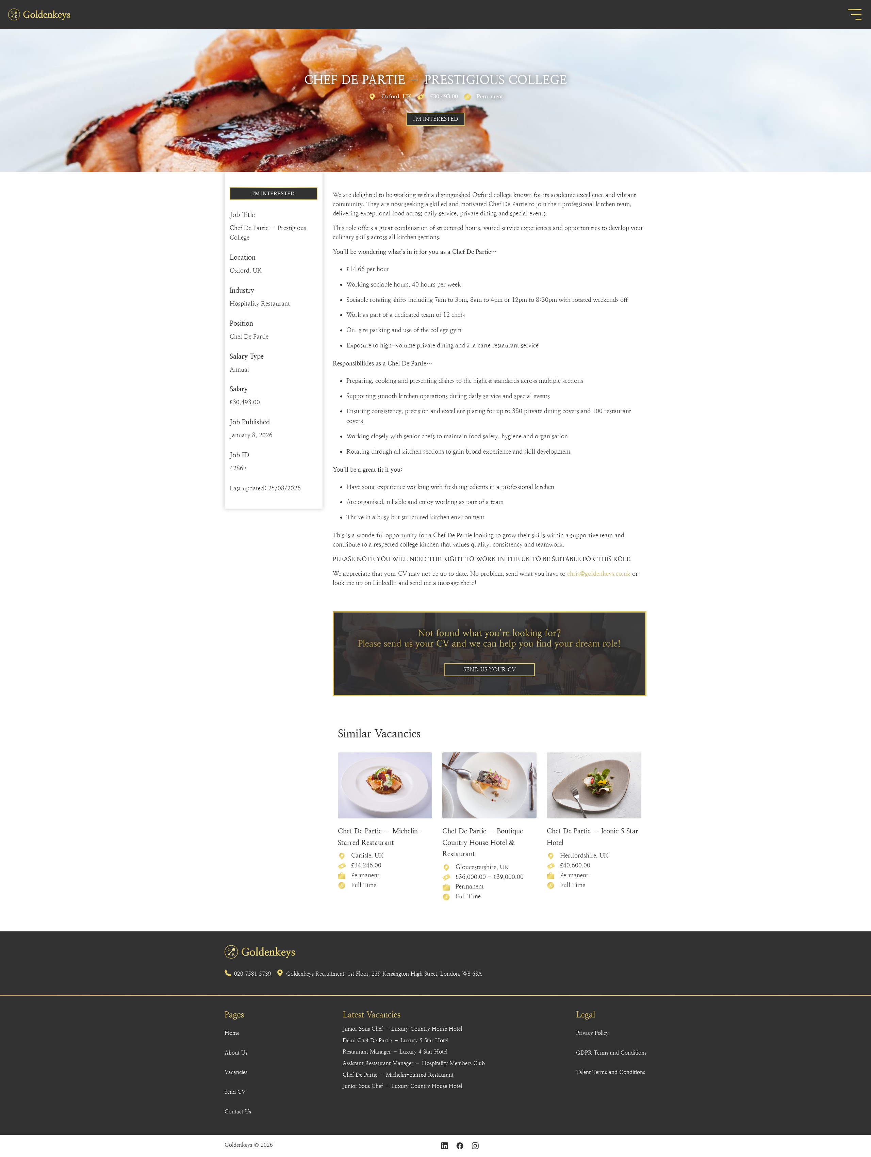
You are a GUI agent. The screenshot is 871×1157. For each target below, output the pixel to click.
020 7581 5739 (252, 974)
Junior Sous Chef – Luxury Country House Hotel (402, 1029)
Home (232, 1033)
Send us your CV (489, 669)
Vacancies (236, 1072)
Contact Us (238, 1111)
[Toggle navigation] (855, 14)
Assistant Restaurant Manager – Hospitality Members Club (414, 1063)
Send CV (235, 1092)
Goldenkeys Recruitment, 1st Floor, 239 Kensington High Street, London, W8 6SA (384, 974)
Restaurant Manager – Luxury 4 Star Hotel (395, 1051)
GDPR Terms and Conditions (611, 1052)
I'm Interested (435, 119)
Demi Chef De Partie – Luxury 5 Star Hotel (395, 1040)
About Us (236, 1052)
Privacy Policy (592, 1033)
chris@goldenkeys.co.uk (598, 573)
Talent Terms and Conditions (610, 1072)
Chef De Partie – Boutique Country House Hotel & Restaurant (482, 842)
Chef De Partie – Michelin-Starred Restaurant (398, 1075)
